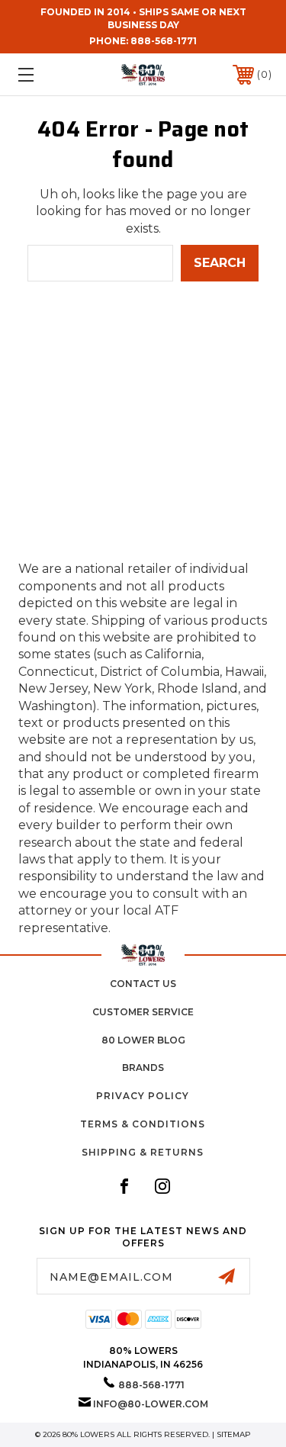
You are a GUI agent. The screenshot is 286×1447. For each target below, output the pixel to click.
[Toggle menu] (43, 74)
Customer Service (143, 1012)
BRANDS (143, 1067)
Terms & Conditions (142, 1124)
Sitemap (234, 1434)
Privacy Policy (142, 1095)
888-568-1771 (163, 41)
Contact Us (143, 983)
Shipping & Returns (143, 1152)
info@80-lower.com (150, 1404)
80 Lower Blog (143, 1040)
